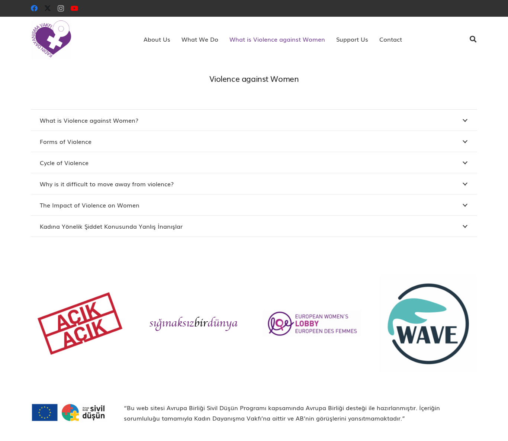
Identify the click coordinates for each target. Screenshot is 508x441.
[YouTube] (74, 8)
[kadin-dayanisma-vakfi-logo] (51, 39)
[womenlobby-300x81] (312, 323)
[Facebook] (34, 8)
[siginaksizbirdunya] (196, 323)
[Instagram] (61, 8)
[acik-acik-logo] (80, 323)
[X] (47, 8)
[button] (174, 39)
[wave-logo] (428, 323)
